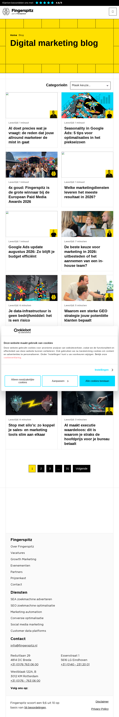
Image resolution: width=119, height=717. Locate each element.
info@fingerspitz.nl (24, 645)
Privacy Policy (100, 708)
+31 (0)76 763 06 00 (24, 664)
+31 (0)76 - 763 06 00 (25, 680)
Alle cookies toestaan (97, 381)
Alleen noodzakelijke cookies (22, 381)
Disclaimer (102, 701)
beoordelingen (35, 707)
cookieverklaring (12, 357)
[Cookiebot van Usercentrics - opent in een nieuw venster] (17, 330)
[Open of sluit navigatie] (113, 11)
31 (67, 468)
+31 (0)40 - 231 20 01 (75, 664)
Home (13, 35)
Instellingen (102, 369)
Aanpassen (58, 381)
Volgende (81, 468)
